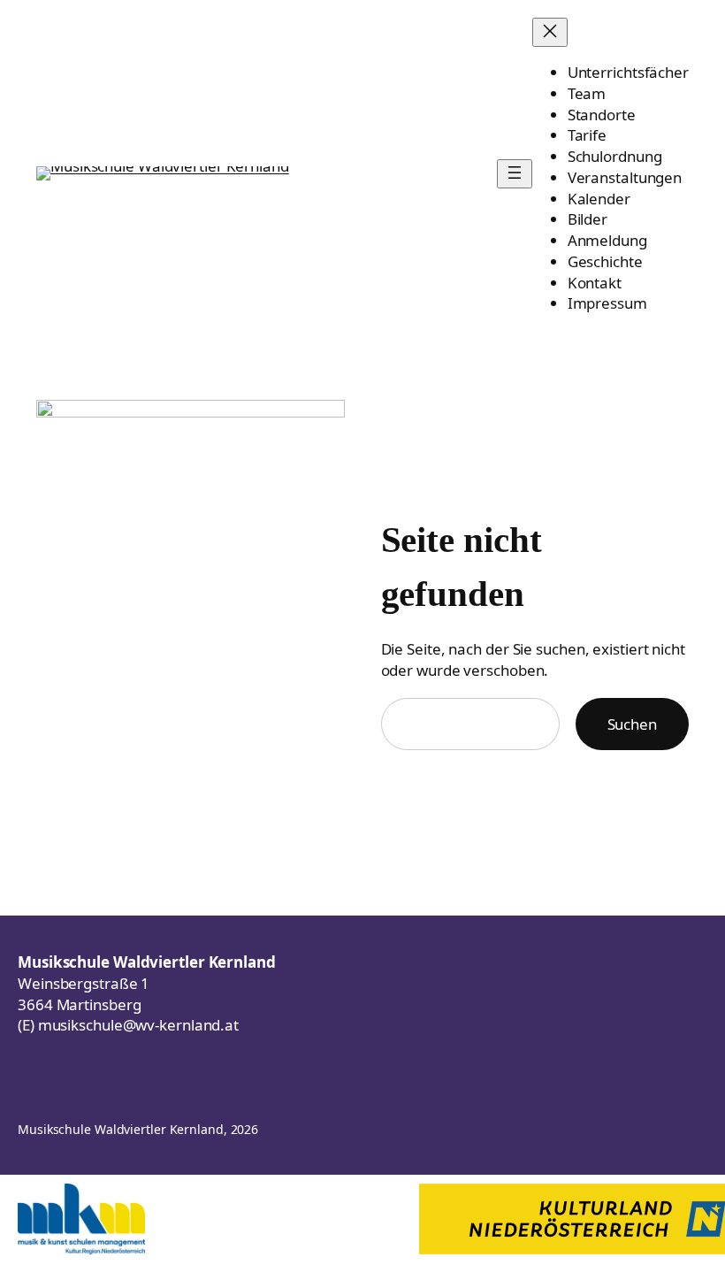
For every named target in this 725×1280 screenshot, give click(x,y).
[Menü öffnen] (514, 173)
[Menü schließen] (550, 32)
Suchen (632, 724)
